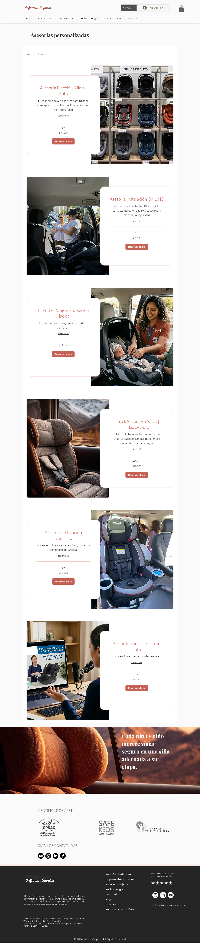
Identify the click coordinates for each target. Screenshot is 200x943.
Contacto (112, 904)
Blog (108, 899)
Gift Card (111, 894)
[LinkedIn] (55, 856)
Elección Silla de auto (118, 874)
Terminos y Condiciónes (119, 909)
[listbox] (129, 8)
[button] (129, 8)
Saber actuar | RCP (117, 884)
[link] (63, 90)
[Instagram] (48, 856)
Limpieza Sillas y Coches (119, 879)
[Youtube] (41, 856)
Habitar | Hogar (114, 889)
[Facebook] (63, 856)
